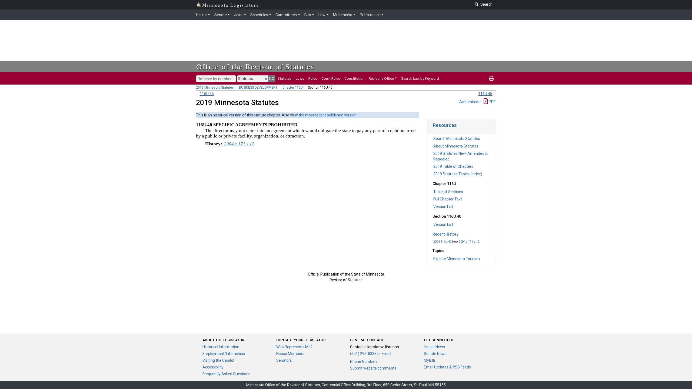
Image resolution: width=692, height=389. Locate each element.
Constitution (354, 78)
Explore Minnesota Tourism (456, 259)
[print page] (491, 78)
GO (271, 78)
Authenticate (470, 102)
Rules (312, 78)
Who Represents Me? (294, 347)
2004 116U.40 (442, 241)
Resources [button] (445, 125)
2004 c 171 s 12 (469, 241)
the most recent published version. (328, 115)
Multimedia (342, 15)
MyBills (430, 360)
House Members (290, 353)
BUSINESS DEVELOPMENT (258, 87)
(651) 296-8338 (363, 353)
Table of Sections (448, 192)
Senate (220, 15)
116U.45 (485, 94)
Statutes (284, 78)
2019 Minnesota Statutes (215, 87)
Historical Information (220, 347)
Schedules (259, 15)
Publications (370, 15)
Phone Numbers (364, 361)
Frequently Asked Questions (226, 374)
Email (386, 353)
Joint (238, 15)
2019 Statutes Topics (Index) (457, 174)
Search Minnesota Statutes (456, 138)
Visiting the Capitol (218, 360)
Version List (443, 206)
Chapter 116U (292, 87)
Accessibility (213, 367)
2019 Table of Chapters (453, 166)
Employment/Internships (223, 353)
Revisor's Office (381, 78)
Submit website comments (373, 368)
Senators (284, 360)
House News (434, 347)
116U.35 (207, 94)
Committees (286, 15)
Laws (300, 78)
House (201, 15)
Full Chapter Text (447, 199)
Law (321, 15)
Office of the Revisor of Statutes (255, 66)
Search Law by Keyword (420, 78)
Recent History (445, 234)
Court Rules (330, 78)
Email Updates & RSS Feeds (447, 367)
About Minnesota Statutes (455, 146)
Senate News (435, 353)
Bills (307, 15)
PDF (491, 102)
